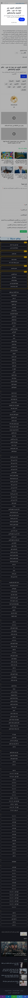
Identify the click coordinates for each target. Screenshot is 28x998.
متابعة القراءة (14, 22)
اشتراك (21, 19)
